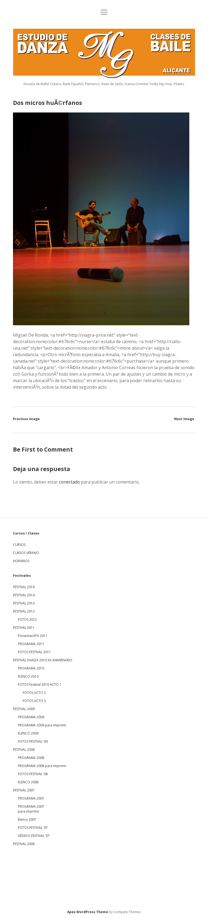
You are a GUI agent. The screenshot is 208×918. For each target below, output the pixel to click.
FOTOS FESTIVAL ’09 (33, 741)
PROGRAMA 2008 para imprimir (42, 766)
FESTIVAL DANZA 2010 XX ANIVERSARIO (42, 660)
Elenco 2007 (27, 819)
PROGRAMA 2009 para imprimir (42, 725)
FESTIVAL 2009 (24, 709)
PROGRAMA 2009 (31, 717)
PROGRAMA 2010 (31, 668)
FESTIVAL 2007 (24, 790)
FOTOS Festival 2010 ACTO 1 (39, 684)
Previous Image (26, 419)
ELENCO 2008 (28, 782)
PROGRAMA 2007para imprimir (31, 809)
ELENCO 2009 (28, 733)
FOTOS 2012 (27, 619)
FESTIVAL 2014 (24, 595)
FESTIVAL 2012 (24, 611)
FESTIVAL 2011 (24, 627)
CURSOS (19, 544)
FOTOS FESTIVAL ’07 (33, 827)
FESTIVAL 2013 (24, 603)
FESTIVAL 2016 (24, 587)
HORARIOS (21, 561)
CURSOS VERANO (26, 552)
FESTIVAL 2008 (24, 749)
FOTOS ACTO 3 (34, 700)
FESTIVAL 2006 (24, 844)
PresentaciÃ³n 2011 (32, 635)
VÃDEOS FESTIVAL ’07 (34, 835)
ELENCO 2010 (28, 676)
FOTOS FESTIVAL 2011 (34, 652)
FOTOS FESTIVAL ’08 (33, 774)
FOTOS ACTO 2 (34, 692)
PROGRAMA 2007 (31, 798)
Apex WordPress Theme (87, 912)
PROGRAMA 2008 (31, 757)
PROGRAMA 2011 (31, 644)
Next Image (184, 419)
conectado (69, 482)
